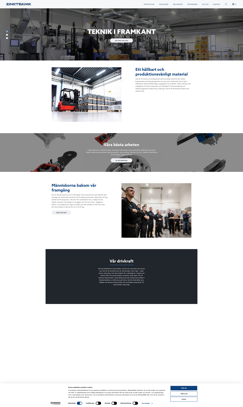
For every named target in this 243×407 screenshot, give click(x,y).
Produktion (149, 4)
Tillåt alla (184, 388)
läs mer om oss (121, 40)
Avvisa (184, 399)
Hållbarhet (178, 4)
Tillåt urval (183, 393)
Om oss (205, 4)
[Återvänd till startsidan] (18, 4)
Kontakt (216, 4)
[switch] (98, 403)
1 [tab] (7, 31)
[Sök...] (226, 4)
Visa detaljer (146, 403)
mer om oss (61, 212)
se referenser (121, 160)
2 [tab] (7, 35)
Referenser (193, 4)
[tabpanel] (121, 34)
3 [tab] (7, 38)
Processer (163, 4)
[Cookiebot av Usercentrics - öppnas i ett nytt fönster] (55, 403)
